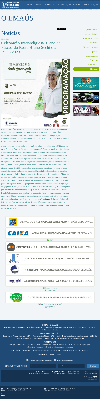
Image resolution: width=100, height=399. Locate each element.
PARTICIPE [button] (76, 4)
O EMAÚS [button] (37, 4)
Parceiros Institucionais (41, 351)
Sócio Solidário (55, 354)
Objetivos (93, 42)
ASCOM (77, 351)
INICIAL (29, 4)
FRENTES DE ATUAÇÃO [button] (51, 4)
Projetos (94, 60)
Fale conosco (67, 351)
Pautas (85, 351)
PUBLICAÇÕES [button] (66, 4)
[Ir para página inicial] (10, 4)
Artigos (12, 344)
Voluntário (26, 351)
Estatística (21, 344)
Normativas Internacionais (54, 347)
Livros (38, 344)
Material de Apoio (49, 344)
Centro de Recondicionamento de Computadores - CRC (65, 338)
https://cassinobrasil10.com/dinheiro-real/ (52, 199)
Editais (30, 344)
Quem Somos (92, 29)
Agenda (94, 51)
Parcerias (69, 347)
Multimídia (93, 64)
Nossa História (91, 34)
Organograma (91, 56)
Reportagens (86, 344)
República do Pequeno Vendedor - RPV (16, 336)
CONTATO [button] (85, 4)
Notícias (94, 69)
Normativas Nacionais (35, 347)
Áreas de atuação (90, 38)
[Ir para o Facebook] (30, 360)
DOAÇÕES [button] (94, 4)
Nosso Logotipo (90, 47)
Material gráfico (64, 344)
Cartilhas (76, 344)
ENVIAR (93, 366)
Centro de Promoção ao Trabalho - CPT (29, 338)
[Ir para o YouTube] (58, 360)
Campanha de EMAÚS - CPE (43, 336)
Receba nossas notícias (16, 366)
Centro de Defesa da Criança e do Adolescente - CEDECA (77, 336)
